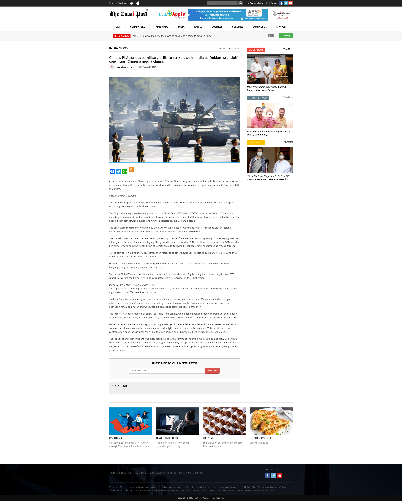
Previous (115, 118)
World (198, 26)
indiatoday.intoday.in (124, 67)
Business (217, 26)
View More (288, 49)
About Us (198, 473)
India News (234, 48)
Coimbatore (137, 26)
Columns (237, 26)
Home (117, 26)
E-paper (280, 26)
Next (233, 118)
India (181, 26)
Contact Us (260, 26)
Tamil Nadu (161, 26)
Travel (286, 36)
